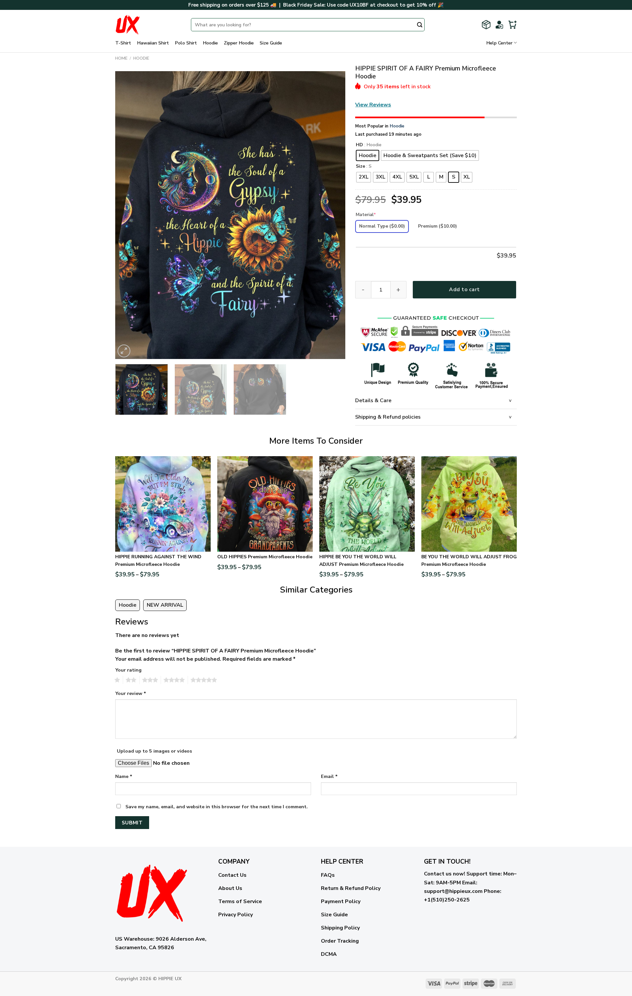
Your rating (128, 670)
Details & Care (373, 400)
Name (123, 776)
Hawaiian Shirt (153, 43)
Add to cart (464, 289)
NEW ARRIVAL (165, 605)
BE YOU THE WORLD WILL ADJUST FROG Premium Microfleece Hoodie (469, 560)
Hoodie (210, 43)
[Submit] (419, 25)
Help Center (499, 43)
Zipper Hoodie (239, 43)
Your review (130, 693)
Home (121, 58)
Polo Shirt (186, 43)
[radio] (367, 155)
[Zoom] (124, 351)
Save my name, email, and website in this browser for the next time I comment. (216, 806)
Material (366, 214)
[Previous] (128, 215)
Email (329, 776)
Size (360, 166)
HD (359, 145)
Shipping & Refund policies (388, 417)
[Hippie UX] (148, 25)
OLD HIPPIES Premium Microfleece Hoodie (264, 557)
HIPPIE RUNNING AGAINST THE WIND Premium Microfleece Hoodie (158, 560)
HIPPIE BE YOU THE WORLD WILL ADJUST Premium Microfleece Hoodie (361, 560)
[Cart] (512, 24)
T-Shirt (123, 43)
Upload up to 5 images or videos (154, 751)
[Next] (332, 215)
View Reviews (373, 104)
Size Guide (271, 43)
